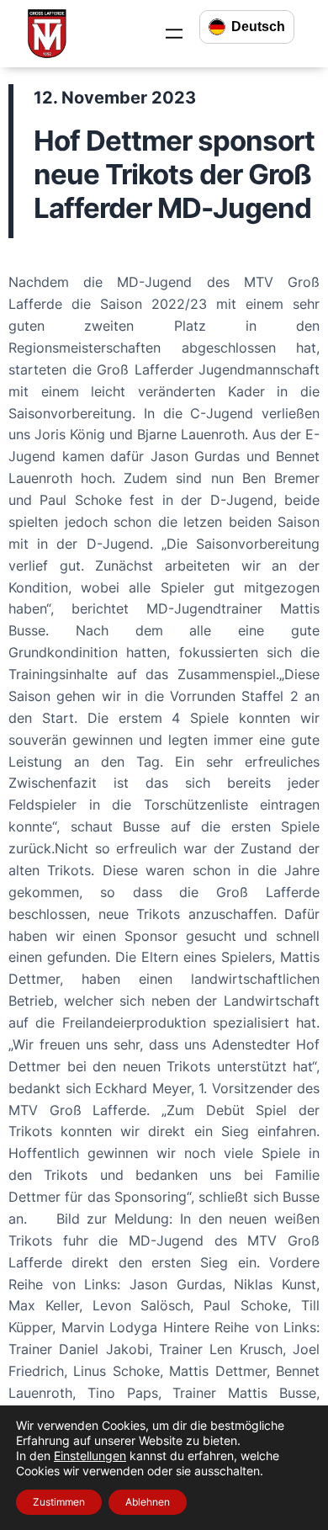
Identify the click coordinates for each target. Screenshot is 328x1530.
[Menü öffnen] (174, 34)
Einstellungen (90, 1455)
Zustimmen (59, 1501)
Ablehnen (147, 1501)
